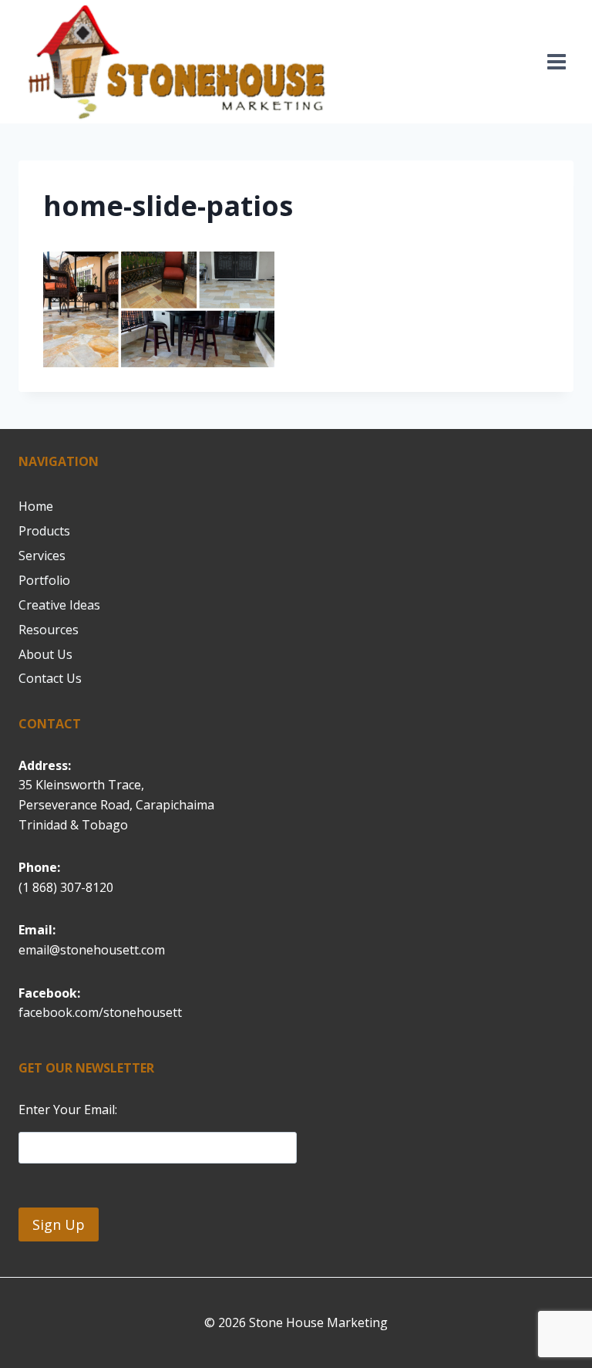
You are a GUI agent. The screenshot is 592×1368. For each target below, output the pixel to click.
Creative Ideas (59, 604)
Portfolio (44, 580)
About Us (45, 654)
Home (35, 506)
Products (44, 530)
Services (42, 555)
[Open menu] (556, 61)
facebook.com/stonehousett (100, 1012)
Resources (48, 629)
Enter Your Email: (67, 1109)
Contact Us (50, 678)
